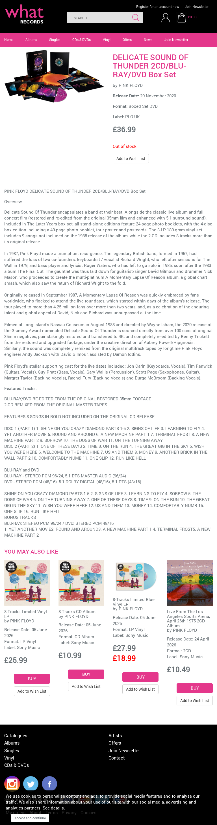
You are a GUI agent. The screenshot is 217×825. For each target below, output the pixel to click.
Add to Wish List (130, 158)
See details (53, 808)
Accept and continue (30, 818)
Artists (115, 735)
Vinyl (106, 39)
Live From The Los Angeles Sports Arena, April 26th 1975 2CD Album (188, 618)
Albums (31, 39)
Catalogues (15, 735)
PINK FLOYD (131, 85)
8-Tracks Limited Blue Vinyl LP (134, 601)
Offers (127, 39)
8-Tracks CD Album (77, 611)
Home (8, 39)
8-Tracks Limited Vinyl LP (25, 614)
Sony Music (28, 647)
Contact (116, 758)
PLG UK (132, 116)
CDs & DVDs (81, 39)
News (148, 39)
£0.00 (192, 17)
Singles (54, 39)
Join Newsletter (197, 6)
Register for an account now (157, 6)
